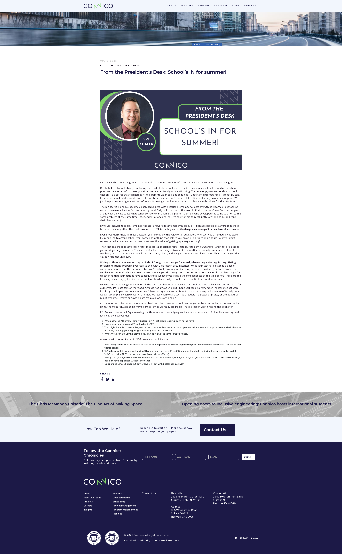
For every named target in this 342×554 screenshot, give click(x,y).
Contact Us (215, 429)
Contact (250, 6)
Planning (117, 513)
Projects (221, 6)
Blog (235, 6)
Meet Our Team (92, 497)
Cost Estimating (122, 497)
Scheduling (119, 501)
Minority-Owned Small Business (159, 540)
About (171, 6)
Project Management (124, 505)
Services (187, 6)
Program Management (125, 509)
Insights (88, 509)
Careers (204, 6)
